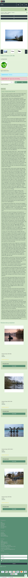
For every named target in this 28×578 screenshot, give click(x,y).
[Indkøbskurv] (26, 5)
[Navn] (14, 555)
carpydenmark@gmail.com (9, 549)
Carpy (2, 4)
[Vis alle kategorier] (26, 9)
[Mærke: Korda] (4, 65)
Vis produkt (14, 366)
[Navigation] (18, 5)
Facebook (4, 566)
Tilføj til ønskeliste (4, 84)
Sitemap (2, 550)
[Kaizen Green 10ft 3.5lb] (14, 386)
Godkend (14, 563)
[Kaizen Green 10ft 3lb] (14, 482)
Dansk (3, 1)
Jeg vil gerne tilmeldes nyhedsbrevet (12, 560)
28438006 (7, 548)
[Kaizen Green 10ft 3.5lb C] (14, 434)
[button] (14, 16)
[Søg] (22, 5)
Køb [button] (22, 82)
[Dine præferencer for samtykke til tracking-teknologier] (25, 575)
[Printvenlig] (26, 12)
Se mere (2, 527)
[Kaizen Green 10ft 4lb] (14, 339)
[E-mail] (14, 558)
